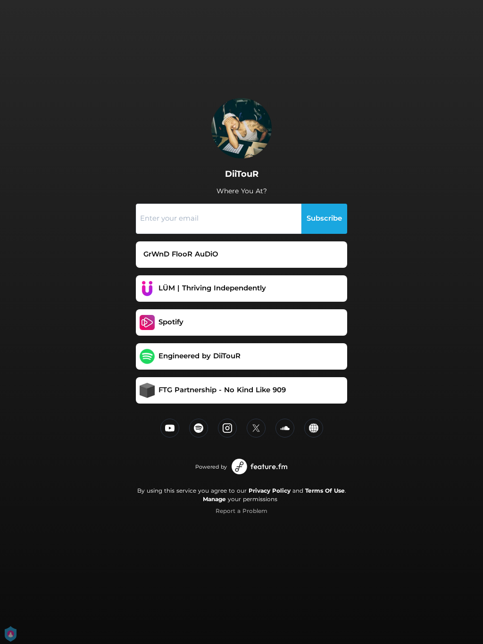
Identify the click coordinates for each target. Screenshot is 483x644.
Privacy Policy (270, 490)
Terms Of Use (325, 490)
